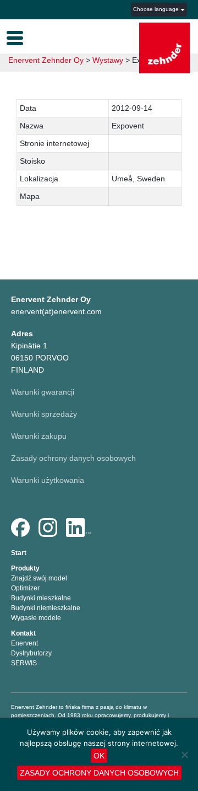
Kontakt (23, 633)
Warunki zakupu (39, 436)
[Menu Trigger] (15, 37)
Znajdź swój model (39, 578)
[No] (184, 754)
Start (18, 553)
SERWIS (24, 663)
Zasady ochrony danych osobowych (73, 458)
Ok (99, 755)
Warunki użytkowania (47, 480)
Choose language (156, 9)
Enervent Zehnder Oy (46, 60)
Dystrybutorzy (31, 653)
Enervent (24, 643)
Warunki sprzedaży (44, 414)
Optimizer (25, 588)
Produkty (25, 568)
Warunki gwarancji (42, 392)
